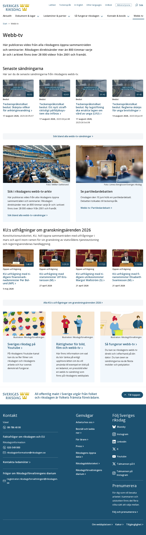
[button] (27, 16)
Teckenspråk (65, 5)
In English (78, 5)
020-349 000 (13, 447)
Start (5, 23)
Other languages (94, 5)
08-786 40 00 (14, 427)
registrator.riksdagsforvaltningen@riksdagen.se (32, 480)
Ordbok (108, 5)
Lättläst (52, 5)
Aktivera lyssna (123, 5)
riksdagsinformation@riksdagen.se (26, 452)
